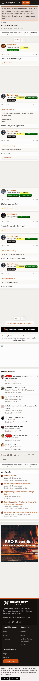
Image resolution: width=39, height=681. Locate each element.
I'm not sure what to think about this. (17, 484)
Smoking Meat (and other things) (26, 640)
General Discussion (10, 517)
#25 (37, 221)
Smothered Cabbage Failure (15, 388)
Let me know (7, 16)
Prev (17, 40)
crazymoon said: (7, 278)
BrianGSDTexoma (11, 390)
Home (5, 631)
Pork (14, 381)
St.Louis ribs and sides (20, 435)
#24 (37, 199)
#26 (37, 246)
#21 (37, 54)
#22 (37, 104)
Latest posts (6, 472)
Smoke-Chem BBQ (11, 410)
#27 (37, 273)
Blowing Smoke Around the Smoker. (16, 480)
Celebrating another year (14, 426)
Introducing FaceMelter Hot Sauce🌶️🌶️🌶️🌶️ (20, 512)
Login (5, 654)
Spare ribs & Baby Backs (14, 397)
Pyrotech (8, 381)
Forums (5, 635)
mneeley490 (9, 447)
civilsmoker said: (7, 146)
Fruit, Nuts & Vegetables (26, 390)
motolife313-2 (9, 438)
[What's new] (32, 3)
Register (6, 657)
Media (22, 635)
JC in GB (8, 419)
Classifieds (24, 645)
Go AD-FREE (11, 661)
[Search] (36, 3)
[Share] (33, 54)
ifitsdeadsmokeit (10, 428)
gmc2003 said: (7, 109)
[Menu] (2, 3)
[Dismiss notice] (36, 9)
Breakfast (18, 447)
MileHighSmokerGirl (11, 399)
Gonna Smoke (7, 28)
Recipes (23, 631)
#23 (37, 141)
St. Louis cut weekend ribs (14, 417)
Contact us (6, 639)
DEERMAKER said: (8, 251)
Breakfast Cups (10, 445)
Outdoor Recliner (10, 476)
